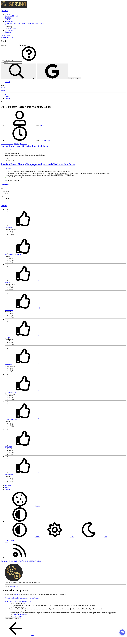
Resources (8, 18)
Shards (7, 25)
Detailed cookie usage (19, 614)
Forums (7, 14)
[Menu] (1, 9)
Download (8, 32)
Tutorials (7, 19)
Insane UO (8, 365)
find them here (14, 586)
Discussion (23, 144)
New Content (9, 21)
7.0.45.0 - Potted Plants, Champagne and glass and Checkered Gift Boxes (38, 164)
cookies (17, 594)
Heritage (7, 337)
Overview (4, 144)
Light (72, 537)
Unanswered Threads (11, 16)
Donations (8, 28)
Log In (3, 87)
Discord (9, 30)
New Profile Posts (28, 23)
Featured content (39, 23)
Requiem (7, 282)
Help (6, 542)
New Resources (17, 23)
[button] (8, 27)
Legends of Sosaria (11, 419)
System (37, 537)
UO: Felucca (9, 310)
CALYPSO (8, 447)
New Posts (8, 23)
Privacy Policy (9, 540)
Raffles (14, 28)
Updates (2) (11, 144)
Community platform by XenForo (21, 561)
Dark (105, 537)
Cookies (37, 506)
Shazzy (42, 125)
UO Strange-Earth (10, 392)
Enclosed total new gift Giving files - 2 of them (24, 146)
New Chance (9, 474)
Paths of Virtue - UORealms (13, 255)
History (17, 144)
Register (3, 90)
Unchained (8, 227)
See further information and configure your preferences (22, 598)
